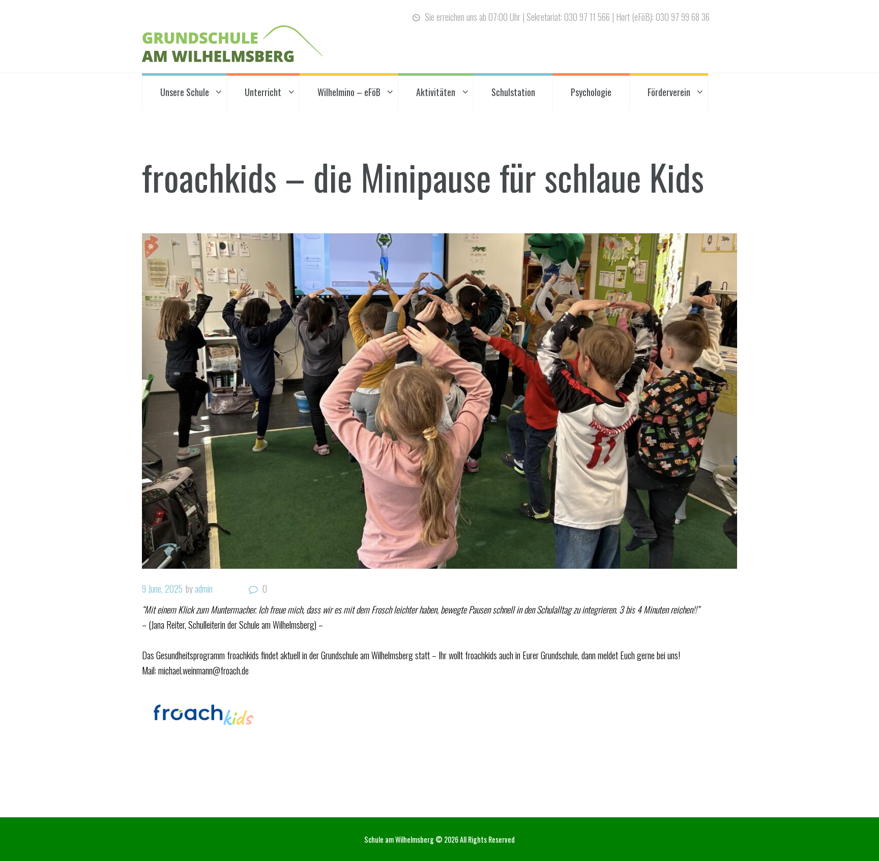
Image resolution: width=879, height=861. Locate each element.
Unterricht (263, 92)
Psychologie (591, 92)
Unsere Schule (184, 92)
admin (204, 588)
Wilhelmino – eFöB (348, 92)
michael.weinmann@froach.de (203, 670)
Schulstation (513, 92)
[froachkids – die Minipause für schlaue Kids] (439, 401)
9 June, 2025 (162, 588)
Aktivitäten (435, 92)
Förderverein (669, 92)
